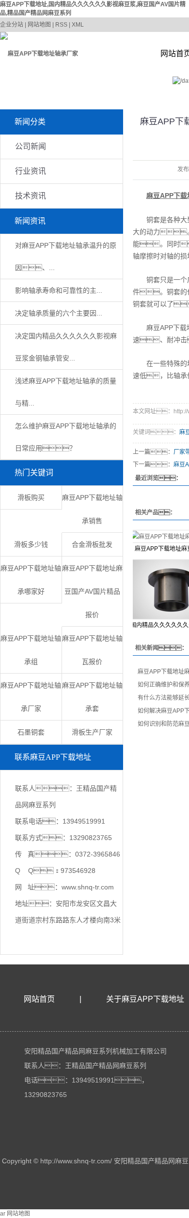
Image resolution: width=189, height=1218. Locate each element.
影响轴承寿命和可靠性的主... (58, 290)
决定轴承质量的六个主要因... (58, 313)
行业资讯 (30, 171)
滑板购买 (31, 497)
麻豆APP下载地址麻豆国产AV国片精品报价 (92, 591)
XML (78, 24)
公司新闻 (30, 146)
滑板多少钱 (31, 544)
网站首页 (39, 999)
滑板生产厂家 (92, 732)
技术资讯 (30, 196)
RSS (61, 24)
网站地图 (39, 24)
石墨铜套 (31, 732)
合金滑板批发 (92, 544)
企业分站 (11, 24)
